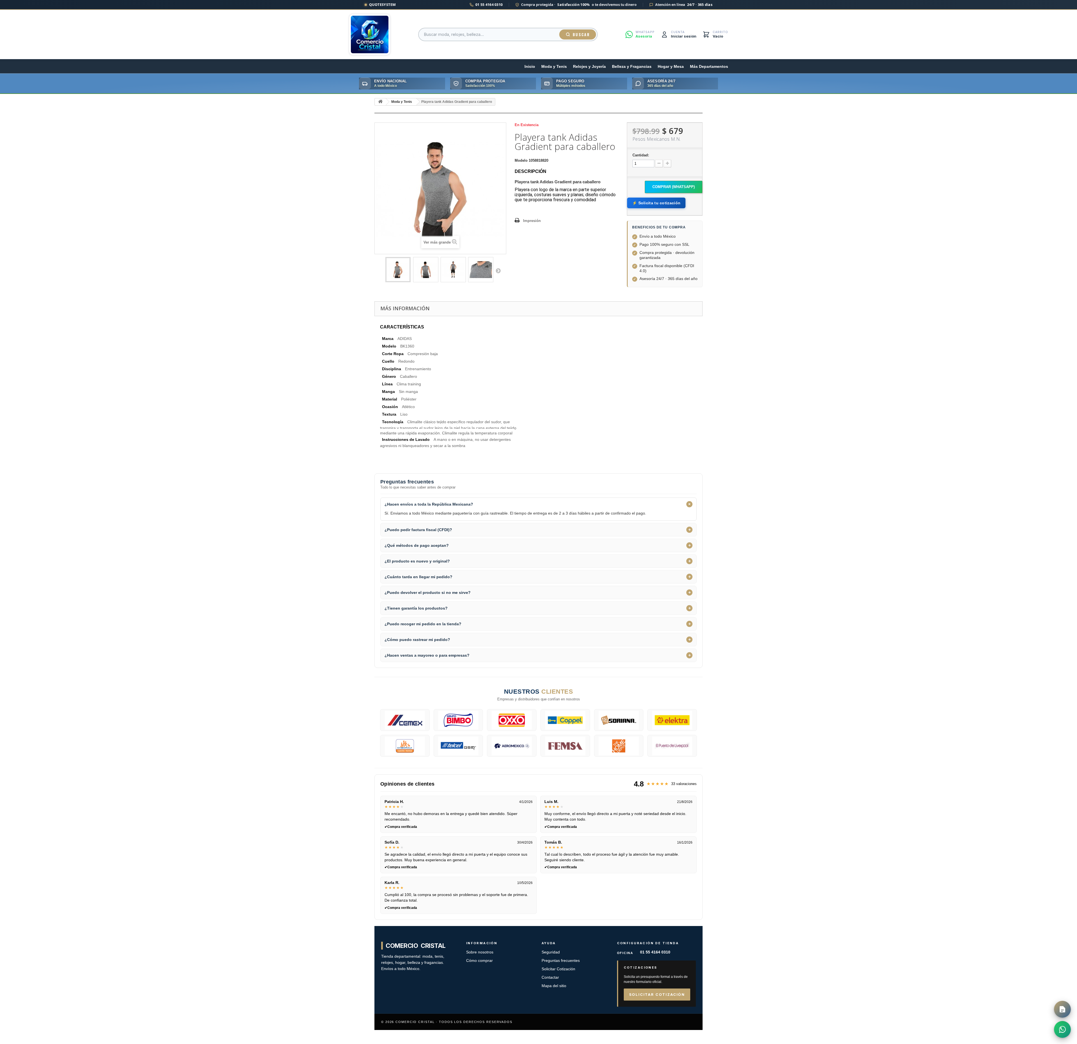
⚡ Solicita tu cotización (656, 203)
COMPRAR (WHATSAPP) (673, 187)
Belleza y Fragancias (632, 66)
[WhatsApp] (1062, 1029)
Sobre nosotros (479, 952)
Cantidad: (640, 155)
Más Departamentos (709, 66)
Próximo (498, 270)
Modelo (521, 160)
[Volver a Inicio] (380, 101)
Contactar (550, 977)
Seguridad (551, 952)
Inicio (529, 66)
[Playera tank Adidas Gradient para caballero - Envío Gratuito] (398, 269)
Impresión (532, 221)
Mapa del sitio (554, 986)
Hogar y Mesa (671, 66)
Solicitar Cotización (558, 969)
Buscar (581, 34)
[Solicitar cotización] (1062, 1009)
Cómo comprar (479, 961)
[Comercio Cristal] (369, 34)
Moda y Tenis (554, 66)
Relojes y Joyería (589, 66)
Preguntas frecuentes (561, 961)
